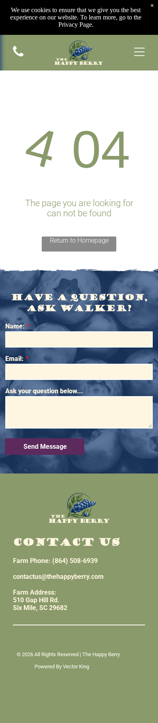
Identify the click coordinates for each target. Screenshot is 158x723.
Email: (14, 359)
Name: (15, 326)
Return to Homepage (79, 240)
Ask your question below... (44, 391)
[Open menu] (139, 52)
